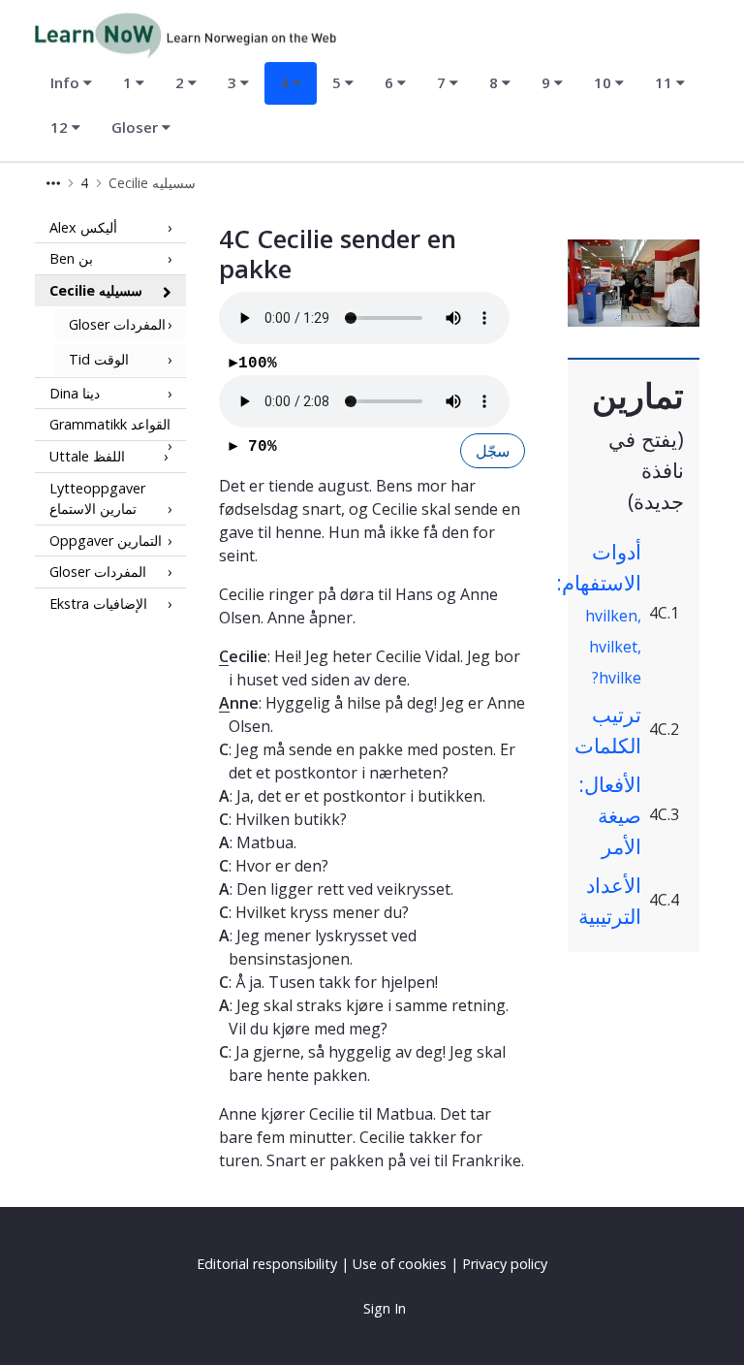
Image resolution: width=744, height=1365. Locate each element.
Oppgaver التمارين (105, 540)
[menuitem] (71, 83)
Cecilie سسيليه (95, 290)
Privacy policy (504, 1263)
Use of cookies (400, 1263)
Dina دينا (74, 393)
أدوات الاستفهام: (598, 612)
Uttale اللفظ (87, 456)
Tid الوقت (99, 359)
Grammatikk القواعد (109, 424)
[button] (53, 183)
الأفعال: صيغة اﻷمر (609, 815)
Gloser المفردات (117, 324)
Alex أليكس (83, 227)
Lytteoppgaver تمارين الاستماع (97, 499)
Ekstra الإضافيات (98, 603)
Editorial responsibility (267, 1263)
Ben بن (71, 258)
